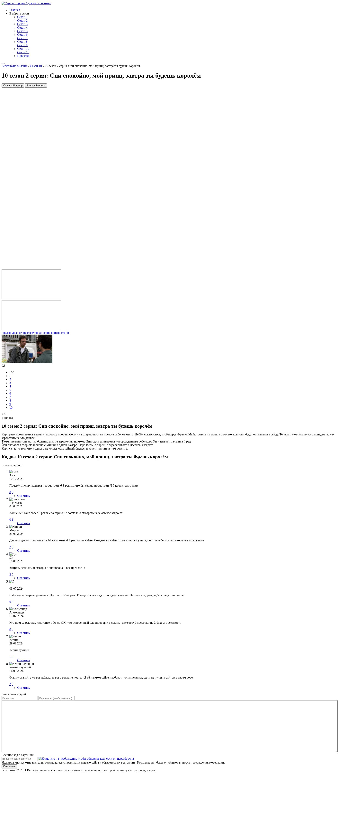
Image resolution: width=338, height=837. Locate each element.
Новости (23, 55)
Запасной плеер (35, 85)
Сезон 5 (22, 31)
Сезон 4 (22, 27)
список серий (60, 332)
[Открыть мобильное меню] (3, 63)
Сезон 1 (22, 17)
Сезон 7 (22, 38)
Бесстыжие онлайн (14, 66)
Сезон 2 (22, 20)
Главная (14, 10)
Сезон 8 (22, 41)
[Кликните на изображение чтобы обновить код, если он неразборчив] (86, 758)
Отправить (9, 766)
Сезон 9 (22, 45)
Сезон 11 (23, 52)
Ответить (23, 495)
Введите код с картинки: (18, 754)
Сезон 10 (23, 48)
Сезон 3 (22, 24)
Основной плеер (12, 85)
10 (11, 407)
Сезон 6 (22, 34)
